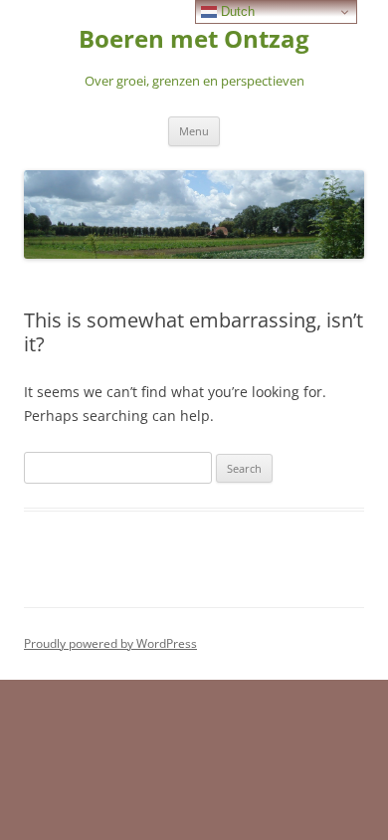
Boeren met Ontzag (194, 39)
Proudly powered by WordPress (110, 643)
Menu (194, 130)
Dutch (236, 11)
